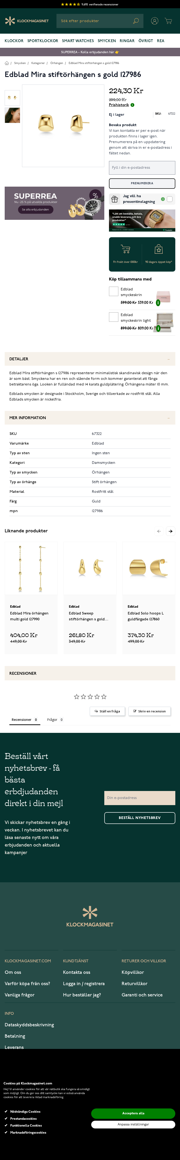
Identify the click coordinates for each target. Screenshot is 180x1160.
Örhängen (56, 63)
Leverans (14, 1047)
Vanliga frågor (19, 995)
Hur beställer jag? (82, 995)
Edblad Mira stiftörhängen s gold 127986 (94, 63)
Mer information (27, 418)
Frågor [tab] (52, 719)
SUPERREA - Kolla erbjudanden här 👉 (90, 52)
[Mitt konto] (154, 21)
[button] (170, 531)
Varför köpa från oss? (27, 984)
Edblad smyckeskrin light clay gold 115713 (136, 318)
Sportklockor (43, 41)
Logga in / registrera (84, 984)
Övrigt (146, 41)
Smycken (107, 41)
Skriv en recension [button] (152, 711)
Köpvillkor (133, 972)
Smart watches (78, 41)
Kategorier (38, 63)
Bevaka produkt (122, 125)
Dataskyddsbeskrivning (29, 1025)
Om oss (13, 972)
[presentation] (111, 195)
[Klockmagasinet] (27, 21)
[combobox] (99, 21)
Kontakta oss (76, 972)
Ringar (127, 41)
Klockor (14, 41)
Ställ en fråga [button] (110, 711)
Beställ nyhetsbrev (140, 818)
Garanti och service (142, 995)
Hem (7, 63)
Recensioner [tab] (21, 719)
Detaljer (18, 359)
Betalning (15, 1036)
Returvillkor (134, 984)
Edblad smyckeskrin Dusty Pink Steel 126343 (135, 293)
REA (161, 41)
